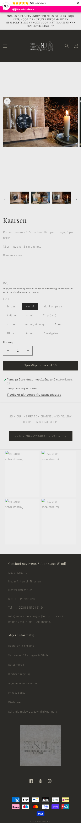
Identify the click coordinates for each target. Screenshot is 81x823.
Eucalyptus (51, 333)
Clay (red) (49, 315)
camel (30, 306)
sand (29, 315)
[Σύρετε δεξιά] (76, 199)
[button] (5, 45)
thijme (11, 315)
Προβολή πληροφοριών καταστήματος (34, 395)
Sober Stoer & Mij (44, 821)
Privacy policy (16, 693)
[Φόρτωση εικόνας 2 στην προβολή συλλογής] (40, 198)
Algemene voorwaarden (23, 683)
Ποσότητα (9, 342)
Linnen (29, 333)
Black (10, 333)
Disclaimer (14, 702)
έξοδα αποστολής (47, 288)
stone (11, 324)
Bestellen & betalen (21, 646)
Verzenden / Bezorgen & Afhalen (29, 655)
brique (11, 306)
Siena (59, 324)
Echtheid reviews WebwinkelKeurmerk (32, 712)
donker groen (53, 306)
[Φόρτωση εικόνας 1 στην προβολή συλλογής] (19, 198)
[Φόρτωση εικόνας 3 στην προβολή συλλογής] (61, 198)
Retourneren (16, 665)
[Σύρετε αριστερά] (4, 199)
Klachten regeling (19, 674)
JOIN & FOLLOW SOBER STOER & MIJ (40, 436)
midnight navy (35, 324)
